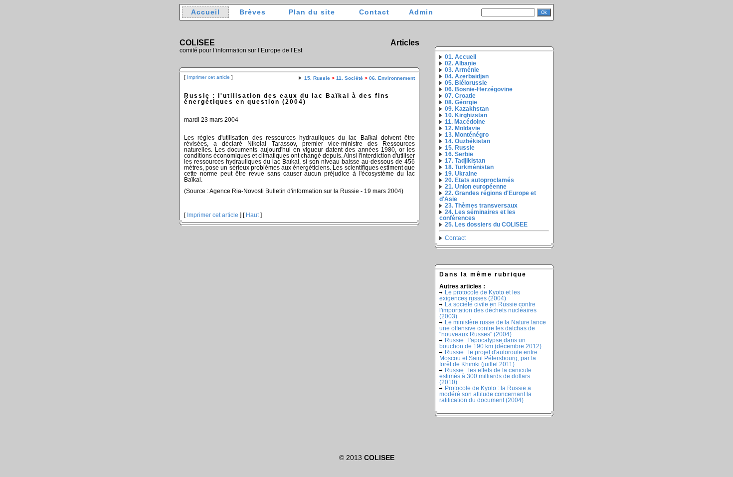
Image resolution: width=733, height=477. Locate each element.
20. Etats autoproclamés (479, 180)
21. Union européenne (476, 187)
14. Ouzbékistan (467, 141)
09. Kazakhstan (467, 109)
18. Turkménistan (469, 167)
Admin (421, 12)
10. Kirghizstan (466, 115)
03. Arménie (462, 70)
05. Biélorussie (466, 83)
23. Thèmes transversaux (481, 206)
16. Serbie (459, 154)
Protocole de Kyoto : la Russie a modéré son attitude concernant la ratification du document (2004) (485, 394)
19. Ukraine (461, 174)
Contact (374, 12)
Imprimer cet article (208, 77)
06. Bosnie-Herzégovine (479, 89)
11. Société (349, 78)
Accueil (205, 12)
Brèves (252, 12)
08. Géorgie (461, 102)
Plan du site (312, 12)
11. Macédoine (465, 122)
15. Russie (317, 78)
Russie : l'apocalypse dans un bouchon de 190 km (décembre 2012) (490, 343)
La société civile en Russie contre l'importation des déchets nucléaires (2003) (488, 310)
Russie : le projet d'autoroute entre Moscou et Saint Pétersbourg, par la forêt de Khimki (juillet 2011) (488, 358)
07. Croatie (460, 96)
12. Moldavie (462, 128)
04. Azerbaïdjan (467, 76)
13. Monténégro (467, 135)
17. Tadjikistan (465, 161)
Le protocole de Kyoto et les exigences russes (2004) (479, 295)
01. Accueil (460, 57)
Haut (252, 215)
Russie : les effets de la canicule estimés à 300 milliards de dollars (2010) (485, 376)
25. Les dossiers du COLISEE (486, 225)
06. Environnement (392, 78)
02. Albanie (460, 63)
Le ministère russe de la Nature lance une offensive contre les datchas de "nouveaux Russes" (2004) (492, 328)
